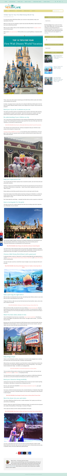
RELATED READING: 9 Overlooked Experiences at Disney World (23, 368)
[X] (24, 453)
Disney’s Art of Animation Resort (13, 257)
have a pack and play (13, 31)
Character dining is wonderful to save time (28, 385)
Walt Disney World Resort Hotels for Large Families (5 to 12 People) (58, 57)
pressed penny (9, 372)
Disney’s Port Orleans (38, 257)
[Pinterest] (19, 453)
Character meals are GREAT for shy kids (12, 131)
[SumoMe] (30, 453)
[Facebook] (22, 453)
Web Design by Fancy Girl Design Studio (36, 474)
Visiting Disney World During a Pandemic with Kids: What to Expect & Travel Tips (58, 79)
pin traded (16, 372)
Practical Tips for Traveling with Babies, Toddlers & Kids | (14, 6)
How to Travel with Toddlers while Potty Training (58, 67)
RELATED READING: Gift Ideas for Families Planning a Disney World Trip (23, 305)
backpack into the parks (33, 307)
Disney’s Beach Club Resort (26, 257)
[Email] (27, 453)
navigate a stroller (37, 27)
